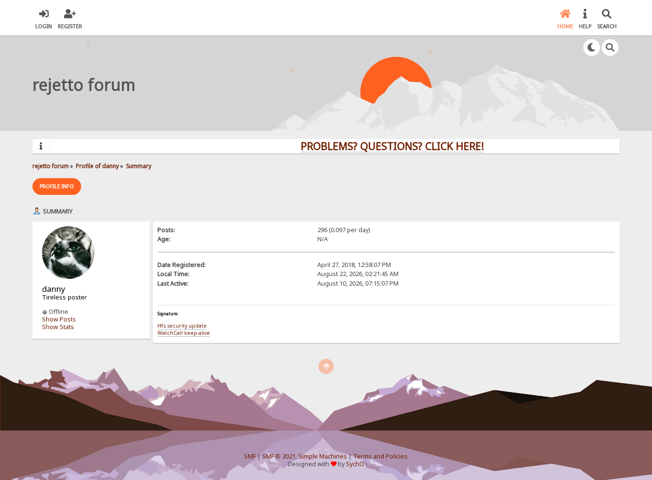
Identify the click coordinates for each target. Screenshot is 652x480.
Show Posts (59, 319)
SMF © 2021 (278, 456)
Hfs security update (182, 325)
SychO (355, 464)
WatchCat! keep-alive (184, 333)
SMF (250, 456)
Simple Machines (322, 456)
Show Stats (58, 327)
